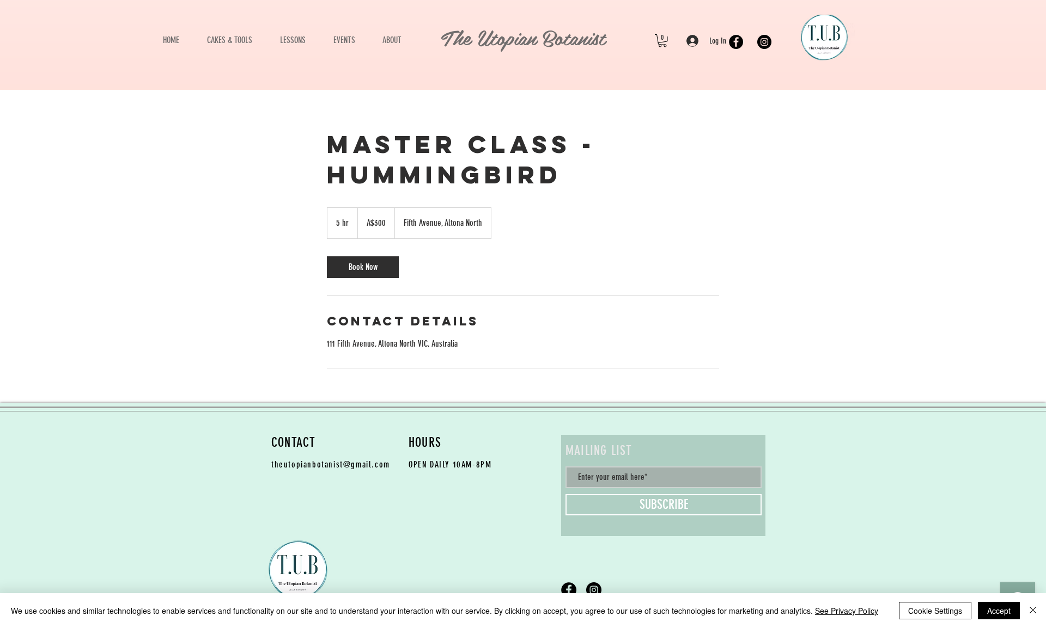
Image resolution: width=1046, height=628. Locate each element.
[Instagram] (764, 42)
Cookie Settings (935, 610)
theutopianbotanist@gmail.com (330, 464)
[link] (363, 267)
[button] (662, 40)
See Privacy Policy (846, 610)
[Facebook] (736, 42)
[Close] (1032, 610)
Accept (999, 610)
